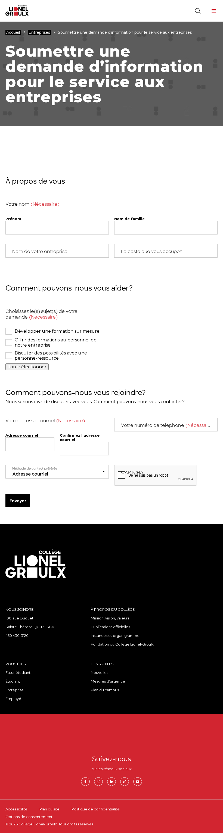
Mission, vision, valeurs (110, 618)
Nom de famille (129, 219)
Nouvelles (99, 672)
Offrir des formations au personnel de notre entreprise (56, 342)
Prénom (13, 219)
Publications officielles (110, 627)
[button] (214, 11)
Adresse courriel (21, 435)
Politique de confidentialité (96, 809)
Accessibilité (16, 809)
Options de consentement (28, 817)
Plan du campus (105, 690)
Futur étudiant (17, 672)
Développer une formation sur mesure (57, 331)
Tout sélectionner (27, 366)
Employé (13, 698)
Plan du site (49, 809)
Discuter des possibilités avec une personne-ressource (51, 355)
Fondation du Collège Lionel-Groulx (122, 644)
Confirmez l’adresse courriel (80, 437)
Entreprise (14, 690)
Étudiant (12, 681)
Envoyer (18, 500)
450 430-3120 (17, 635)
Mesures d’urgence (108, 681)
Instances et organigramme (115, 635)
